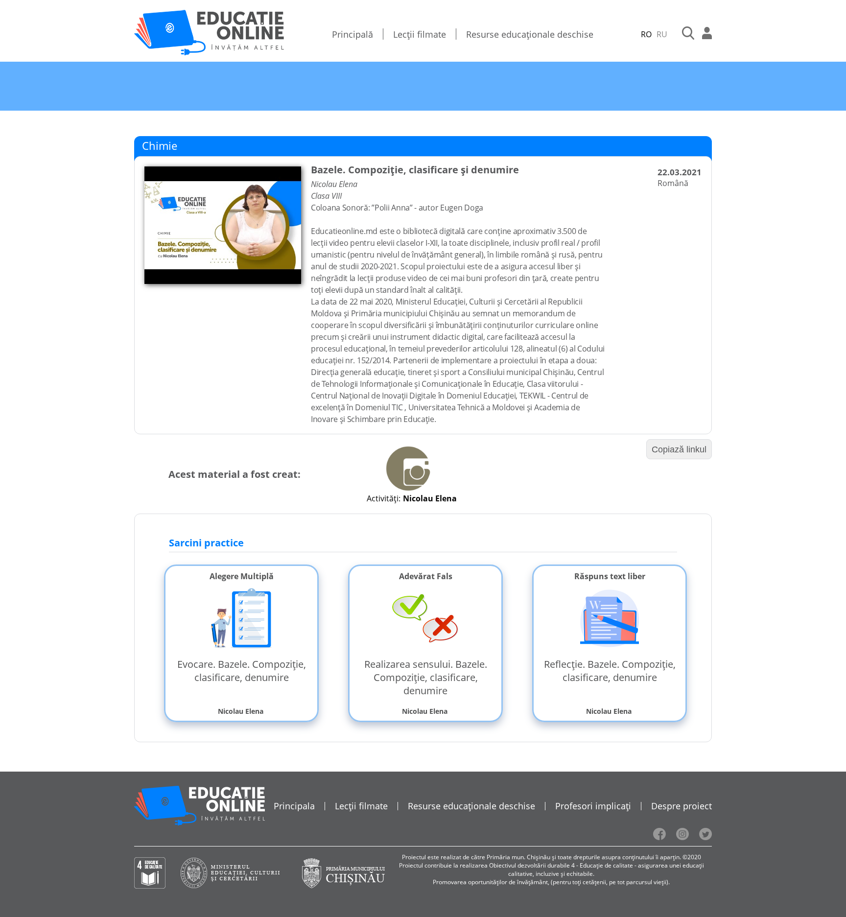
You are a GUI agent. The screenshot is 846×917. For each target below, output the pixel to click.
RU (662, 34)
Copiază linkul (679, 449)
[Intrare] (707, 34)
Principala (294, 806)
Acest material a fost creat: (234, 474)
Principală (352, 34)
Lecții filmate (419, 34)
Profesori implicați (593, 806)
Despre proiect (681, 806)
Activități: (383, 498)
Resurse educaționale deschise (529, 34)
